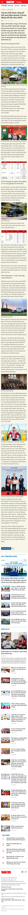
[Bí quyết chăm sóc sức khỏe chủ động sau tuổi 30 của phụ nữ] (5, 817)
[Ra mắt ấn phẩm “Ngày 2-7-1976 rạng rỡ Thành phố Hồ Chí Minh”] (5, 847)
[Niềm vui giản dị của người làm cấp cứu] (5, 828)
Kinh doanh (10, 9)
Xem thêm (14, 895)
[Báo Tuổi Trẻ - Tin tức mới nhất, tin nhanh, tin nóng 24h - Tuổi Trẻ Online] (10, 1)
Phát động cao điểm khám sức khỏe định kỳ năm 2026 (19, 739)
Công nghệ (23, 5)
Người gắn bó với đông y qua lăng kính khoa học (14, 652)
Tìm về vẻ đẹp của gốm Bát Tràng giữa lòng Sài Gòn (18, 750)
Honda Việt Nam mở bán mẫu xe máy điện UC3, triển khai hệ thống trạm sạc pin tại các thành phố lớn (19, 604)
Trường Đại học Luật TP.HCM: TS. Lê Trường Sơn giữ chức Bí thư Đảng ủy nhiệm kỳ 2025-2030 (18, 681)
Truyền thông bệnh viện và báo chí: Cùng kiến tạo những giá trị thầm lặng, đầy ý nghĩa (18, 792)
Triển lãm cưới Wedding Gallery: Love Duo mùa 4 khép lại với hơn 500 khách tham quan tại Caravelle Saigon (18, 763)
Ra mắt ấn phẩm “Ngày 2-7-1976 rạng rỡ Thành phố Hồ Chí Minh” (19, 846)
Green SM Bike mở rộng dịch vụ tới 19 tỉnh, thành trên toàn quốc (18, 621)
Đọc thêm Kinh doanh (9, 556)
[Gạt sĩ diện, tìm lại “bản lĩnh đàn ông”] (5, 838)
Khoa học (17, 5)
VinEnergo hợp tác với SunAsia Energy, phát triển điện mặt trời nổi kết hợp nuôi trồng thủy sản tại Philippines (19, 596)
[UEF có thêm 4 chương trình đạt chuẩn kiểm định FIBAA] (5, 706)
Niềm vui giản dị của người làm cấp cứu (17, 827)
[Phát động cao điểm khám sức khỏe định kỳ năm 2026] (5, 740)
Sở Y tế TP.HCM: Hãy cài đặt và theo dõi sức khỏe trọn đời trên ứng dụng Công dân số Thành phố (18, 693)
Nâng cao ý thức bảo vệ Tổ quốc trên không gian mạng (18, 669)
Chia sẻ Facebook (6, 548)
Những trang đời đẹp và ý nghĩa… (14, 909)
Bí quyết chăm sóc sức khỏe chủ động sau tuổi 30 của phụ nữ (19, 817)
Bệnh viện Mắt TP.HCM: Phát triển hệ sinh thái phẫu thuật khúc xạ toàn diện (18, 886)
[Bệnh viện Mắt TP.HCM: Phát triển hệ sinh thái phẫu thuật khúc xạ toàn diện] (5, 886)
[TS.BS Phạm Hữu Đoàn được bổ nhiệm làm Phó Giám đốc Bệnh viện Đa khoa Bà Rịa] (5, 805)
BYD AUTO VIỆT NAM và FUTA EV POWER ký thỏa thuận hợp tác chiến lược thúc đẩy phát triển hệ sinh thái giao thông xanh (14, 580)
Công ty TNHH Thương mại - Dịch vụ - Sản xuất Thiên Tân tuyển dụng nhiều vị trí (18, 588)
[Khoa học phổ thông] (18, 1)
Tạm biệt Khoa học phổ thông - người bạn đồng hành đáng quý (15, 903)
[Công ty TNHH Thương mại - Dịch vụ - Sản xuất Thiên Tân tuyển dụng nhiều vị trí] (5, 589)
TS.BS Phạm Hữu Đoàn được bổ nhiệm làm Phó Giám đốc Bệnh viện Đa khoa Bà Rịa (18, 805)
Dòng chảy (10, 5)
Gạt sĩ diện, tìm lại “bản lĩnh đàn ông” (18, 836)
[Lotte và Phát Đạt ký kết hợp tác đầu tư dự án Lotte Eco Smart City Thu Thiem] (5, 613)
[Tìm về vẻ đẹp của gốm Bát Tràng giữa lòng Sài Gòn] (5, 751)
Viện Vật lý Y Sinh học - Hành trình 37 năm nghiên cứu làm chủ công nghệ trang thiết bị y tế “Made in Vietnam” (19, 718)
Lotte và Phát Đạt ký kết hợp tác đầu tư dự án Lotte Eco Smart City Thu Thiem (19, 612)
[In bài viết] (13, 548)
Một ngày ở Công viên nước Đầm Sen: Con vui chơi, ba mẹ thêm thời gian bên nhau (18, 874)
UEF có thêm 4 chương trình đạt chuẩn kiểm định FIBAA (19, 705)
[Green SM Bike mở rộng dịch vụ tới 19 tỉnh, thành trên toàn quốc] (5, 621)
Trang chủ (3, 9)
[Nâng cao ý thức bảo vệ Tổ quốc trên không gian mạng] (5, 670)
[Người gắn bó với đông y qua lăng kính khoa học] (14, 640)
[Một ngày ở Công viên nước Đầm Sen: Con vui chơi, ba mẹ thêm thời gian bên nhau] (5, 874)
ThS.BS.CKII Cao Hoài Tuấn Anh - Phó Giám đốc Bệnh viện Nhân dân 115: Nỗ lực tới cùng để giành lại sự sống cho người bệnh (18, 860)
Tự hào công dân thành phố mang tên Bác (18, 729)
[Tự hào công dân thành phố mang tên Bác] (5, 731)
